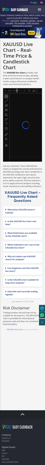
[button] (41, 2)
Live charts (15, 21)
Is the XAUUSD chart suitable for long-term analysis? (22, 281)
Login (36, 2)
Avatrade (5, 459)
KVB (3, 450)
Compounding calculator (22, 26)
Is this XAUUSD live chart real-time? (21, 223)
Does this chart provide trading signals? (21, 293)
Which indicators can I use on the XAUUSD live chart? (22, 246)
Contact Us (6, 438)
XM (3, 456)
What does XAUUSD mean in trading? (20, 211)
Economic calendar (28, 21)
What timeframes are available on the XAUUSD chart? (21, 234)
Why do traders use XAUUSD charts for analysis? (20, 258)
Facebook (5, 441)
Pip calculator (20, 23)
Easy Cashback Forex (10, 462)
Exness (4, 453)
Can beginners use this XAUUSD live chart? (22, 269)
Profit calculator (33, 23)
